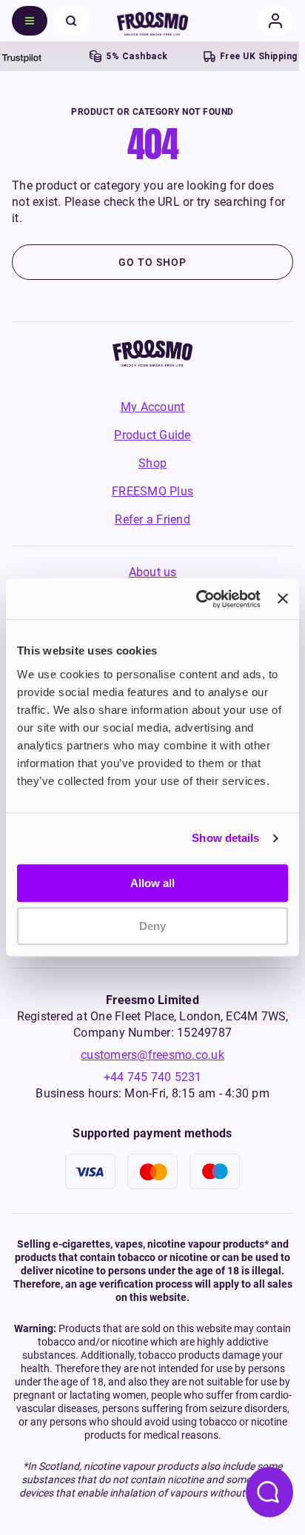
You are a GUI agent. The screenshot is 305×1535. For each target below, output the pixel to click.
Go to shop (152, 262)
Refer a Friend (152, 519)
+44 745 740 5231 (153, 1077)
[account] (275, 21)
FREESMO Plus (152, 491)
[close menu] (71, 21)
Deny (152, 926)
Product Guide (152, 435)
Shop (152, 463)
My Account (153, 407)
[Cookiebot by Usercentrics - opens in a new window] (198, 599)
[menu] (29, 21)
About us (153, 572)
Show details (225, 838)
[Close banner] (283, 599)
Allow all (152, 883)
